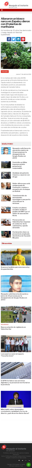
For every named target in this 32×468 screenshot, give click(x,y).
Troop (21, 466)
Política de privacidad (11, 456)
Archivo (3, 456)
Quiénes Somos (22, 456)
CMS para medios (13, 466)
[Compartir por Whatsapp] (29, 464)
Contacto (28, 456)
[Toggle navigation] (2, 10)
